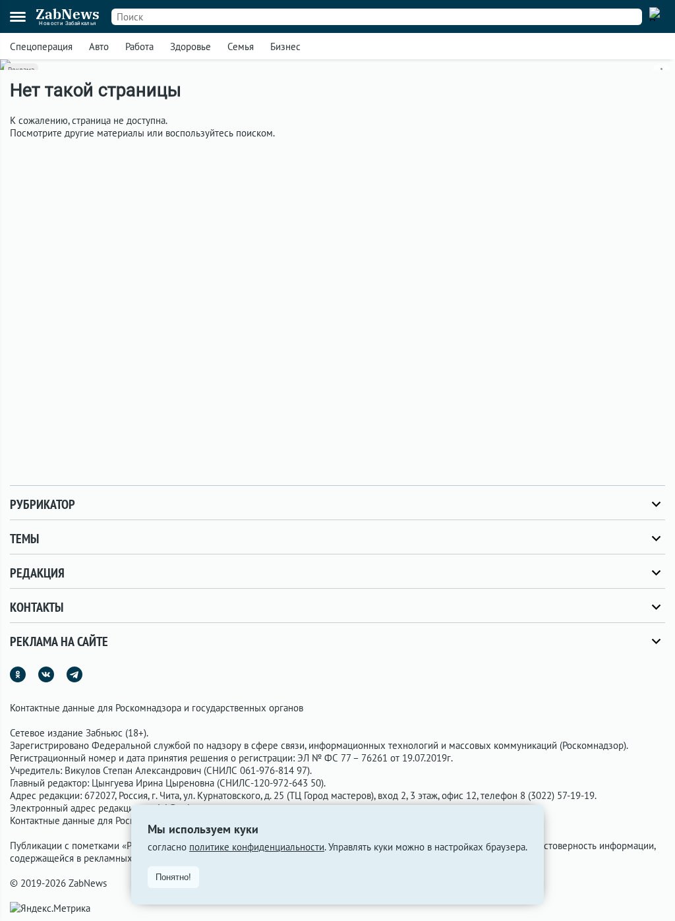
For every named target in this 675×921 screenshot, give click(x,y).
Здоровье (190, 46)
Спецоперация (41, 46)
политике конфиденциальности (256, 847)
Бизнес (285, 46)
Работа (139, 46)
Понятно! (173, 877)
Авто (99, 46)
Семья (240, 46)
